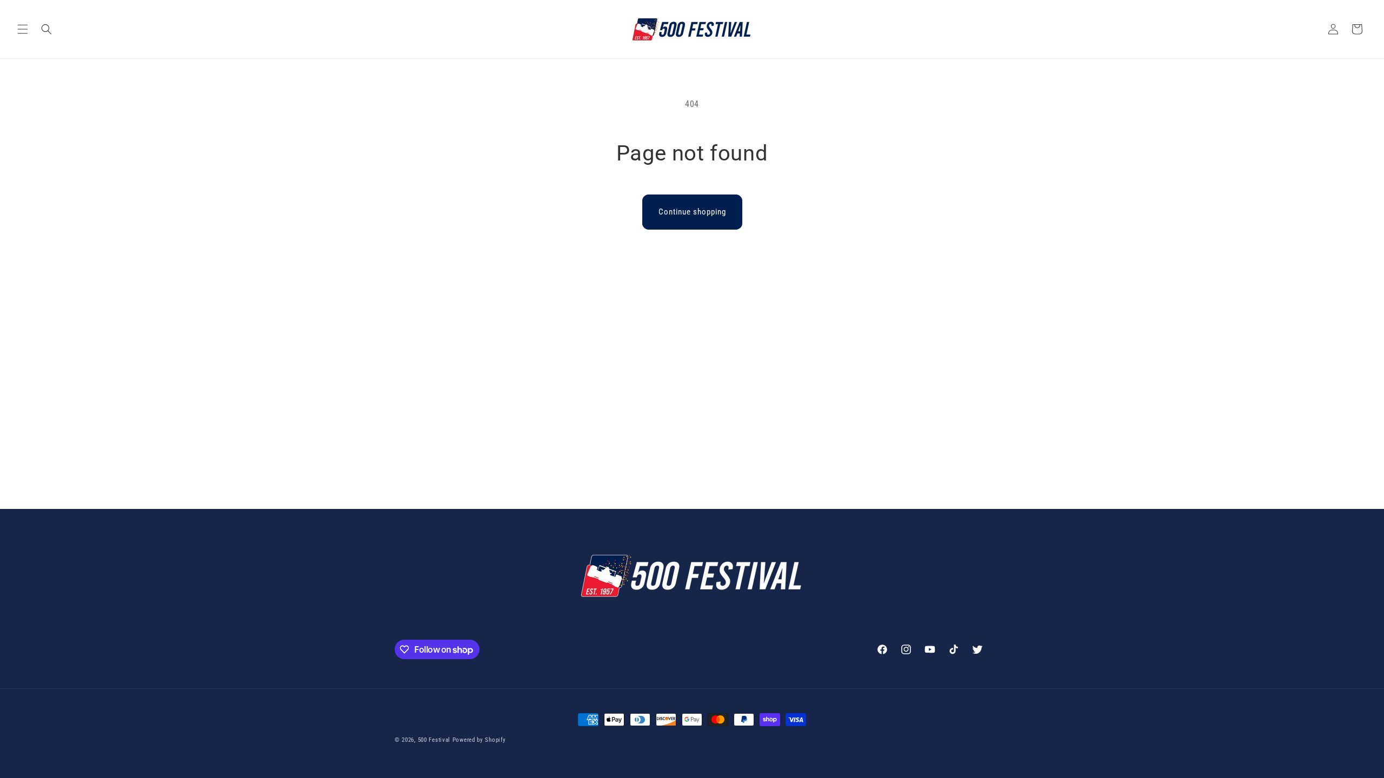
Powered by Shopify (479, 739)
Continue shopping (692, 212)
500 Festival (434, 739)
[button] (23, 29)
